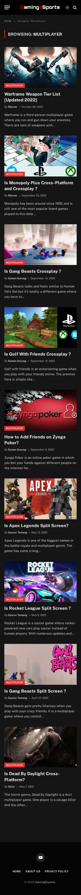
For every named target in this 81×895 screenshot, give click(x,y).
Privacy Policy (57, 871)
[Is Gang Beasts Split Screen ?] (40, 664)
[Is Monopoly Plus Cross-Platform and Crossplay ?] (40, 156)
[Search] (74, 7)
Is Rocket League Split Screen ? (37, 608)
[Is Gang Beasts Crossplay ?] (40, 244)
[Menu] (7, 7)
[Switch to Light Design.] (67, 8)
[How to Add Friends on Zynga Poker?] (40, 410)
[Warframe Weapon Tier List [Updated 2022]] (40, 67)
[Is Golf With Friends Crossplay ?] (40, 327)
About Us (32, 871)
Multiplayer (14, 85)
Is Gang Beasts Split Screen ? (35, 691)
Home (17, 871)
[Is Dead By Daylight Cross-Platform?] (40, 747)
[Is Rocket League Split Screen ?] (40, 581)
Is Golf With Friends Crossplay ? (37, 354)
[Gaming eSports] (40, 8)
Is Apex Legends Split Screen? (36, 525)
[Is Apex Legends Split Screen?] (40, 498)
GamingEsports (45, 882)
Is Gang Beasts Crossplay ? (32, 271)
